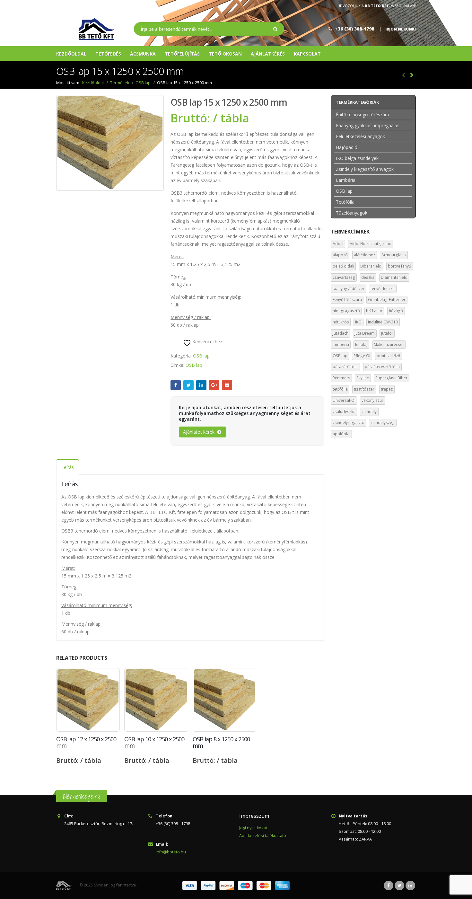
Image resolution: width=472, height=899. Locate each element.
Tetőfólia (345, 202)
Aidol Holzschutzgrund (370, 243)
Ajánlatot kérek (198, 432)
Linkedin (410, 885)
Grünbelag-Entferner (387, 299)
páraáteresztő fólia (382, 366)
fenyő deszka (383, 288)
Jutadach (340, 333)
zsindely (369, 411)
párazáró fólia (346, 366)
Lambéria (345, 180)
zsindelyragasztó (348, 422)
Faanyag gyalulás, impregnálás (367, 125)
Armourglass (393, 255)
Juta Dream (364, 333)
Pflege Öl (362, 355)
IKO (358, 322)
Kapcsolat (307, 54)
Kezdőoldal (71, 54)
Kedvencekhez (206, 342)
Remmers (341, 378)
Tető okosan (225, 54)
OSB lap (201, 356)
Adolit (338, 243)
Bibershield (370, 266)
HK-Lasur (374, 310)
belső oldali (343, 266)
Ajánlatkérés (268, 54)
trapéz (387, 389)
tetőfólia (340, 389)
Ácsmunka (143, 54)
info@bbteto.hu (171, 852)
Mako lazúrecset (389, 344)
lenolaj (361, 344)
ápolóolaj (341, 433)
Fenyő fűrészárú (347, 299)
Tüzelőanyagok (351, 213)
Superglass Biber (391, 378)
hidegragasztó (346, 310)
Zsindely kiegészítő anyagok (365, 169)
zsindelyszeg (383, 422)
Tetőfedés (108, 54)
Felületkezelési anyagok (360, 136)
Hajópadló (346, 147)
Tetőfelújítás (182, 54)
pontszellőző (388, 355)
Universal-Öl (344, 400)
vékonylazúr (372, 400)
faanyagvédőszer (348, 288)
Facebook (175, 385)
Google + (214, 385)
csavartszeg (344, 277)
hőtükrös (341, 322)
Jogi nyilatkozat (253, 828)
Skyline (362, 378)
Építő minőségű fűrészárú (362, 114)
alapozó (340, 255)
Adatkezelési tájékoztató (262, 835)
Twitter (188, 385)
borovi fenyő (399, 266)
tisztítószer (364, 389)
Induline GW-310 (383, 322)
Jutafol (387, 333)
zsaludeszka (344, 411)
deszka (367, 277)
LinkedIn (201, 385)
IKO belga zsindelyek (357, 158)
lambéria (341, 344)
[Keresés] (276, 28)
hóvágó (396, 310)
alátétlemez (364, 255)
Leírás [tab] (67, 467)
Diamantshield (394, 277)
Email (227, 385)
